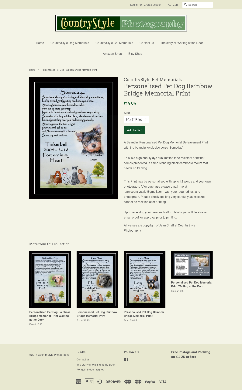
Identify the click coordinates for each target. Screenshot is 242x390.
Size (127, 112)
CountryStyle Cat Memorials (114, 43)
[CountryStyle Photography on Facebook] (126, 360)
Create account (153, 4)
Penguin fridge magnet (90, 369)
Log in (134, 4)
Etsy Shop (135, 53)
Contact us (147, 43)
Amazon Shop (112, 53)
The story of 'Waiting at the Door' (181, 43)
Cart (175, 4)
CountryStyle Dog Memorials (69, 43)
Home (40, 43)
